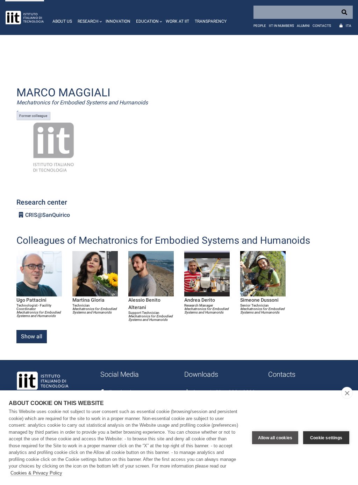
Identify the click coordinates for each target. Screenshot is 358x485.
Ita (348, 26)
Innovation (118, 21)
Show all (31, 336)
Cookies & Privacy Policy (36, 473)
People (259, 26)
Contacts (322, 26)
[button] (89, 17)
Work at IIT (177, 21)
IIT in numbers (281, 26)
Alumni (303, 26)
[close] (347, 393)
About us (62, 21)
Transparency (211, 21)
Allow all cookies (275, 437)
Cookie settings (326, 437)
